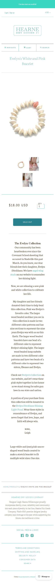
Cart (28, 48)
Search (27, 563)
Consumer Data (27, 559)
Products (14, 487)
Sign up (12, 12)
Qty (40, 203)
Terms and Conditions (27, 548)
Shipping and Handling (27, 552)
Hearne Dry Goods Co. (24, 577)
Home (5, 487)
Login (6, 12)
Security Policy (27, 555)
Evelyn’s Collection (31, 374)
